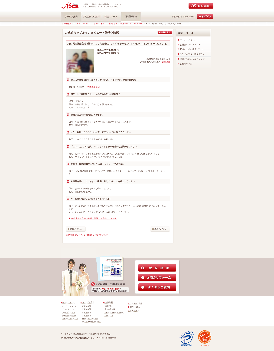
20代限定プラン (68, 312)
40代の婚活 (86, 312)
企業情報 (109, 302)
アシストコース (68, 309)
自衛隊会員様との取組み (114, 312)
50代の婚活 (86, 315)
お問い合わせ (135, 307)
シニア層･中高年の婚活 (91, 321)
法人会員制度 (109, 309)
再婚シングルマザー (70, 318)
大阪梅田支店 (93, 87)
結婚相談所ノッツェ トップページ (75, 24)
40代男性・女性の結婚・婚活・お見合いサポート (94, 218)
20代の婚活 (86, 306)
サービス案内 (99, 24)
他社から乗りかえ (69, 315)
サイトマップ (66, 334)
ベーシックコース (69, 306)
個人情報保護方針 (80, 334)
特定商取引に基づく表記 (99, 334)
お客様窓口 (134, 310)
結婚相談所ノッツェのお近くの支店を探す (87, 235)
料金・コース (69, 302)
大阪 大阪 (166, 62)
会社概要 (107, 306)
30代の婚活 (86, 309)
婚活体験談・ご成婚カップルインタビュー (125, 24)
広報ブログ (108, 315)
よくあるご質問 (136, 303)
